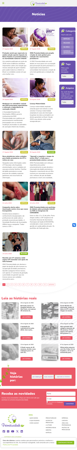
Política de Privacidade (10, 445)
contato (65, 420)
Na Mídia (66, 47)
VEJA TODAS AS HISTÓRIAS (63, 377)
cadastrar (70, 404)
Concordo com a (54, 403)
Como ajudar (34, 423)
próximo (51, 285)
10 (40, 285)
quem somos (34, 418)
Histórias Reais (51, 427)
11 (45, 285)
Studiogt (18, 437)
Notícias (66, 39)
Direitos (48, 430)
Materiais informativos (68, 52)
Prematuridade (51, 418)
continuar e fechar (65, 442)
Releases (66, 43)
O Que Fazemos (34, 420)
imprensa (65, 418)
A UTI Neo (49, 425)
